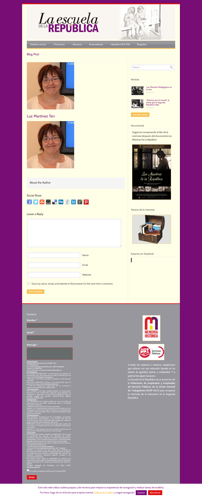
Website (86, 274)
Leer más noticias (140, 114)
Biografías (142, 44)
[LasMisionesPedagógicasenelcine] (159, 88)
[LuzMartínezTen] (41, 116)
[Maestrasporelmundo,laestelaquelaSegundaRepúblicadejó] (158, 102)
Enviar (32, 477)
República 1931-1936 (120, 44)
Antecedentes (96, 44)
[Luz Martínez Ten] (76, 85)
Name (85, 255)
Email (85, 265)
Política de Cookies (104, 492)
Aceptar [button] (141, 492)
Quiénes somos (38, 44)
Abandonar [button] (155, 492)
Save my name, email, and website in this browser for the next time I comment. (72, 283)
